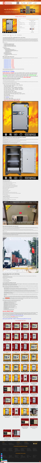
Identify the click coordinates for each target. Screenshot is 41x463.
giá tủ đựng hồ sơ (21, 232)
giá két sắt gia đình (13, 233)
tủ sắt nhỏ (33, 232)
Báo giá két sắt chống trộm (6, 48)
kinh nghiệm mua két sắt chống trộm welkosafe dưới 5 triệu (10, 46)
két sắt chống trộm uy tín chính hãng (7, 53)
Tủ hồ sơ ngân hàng (29, 456)
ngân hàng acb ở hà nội (9, 234)
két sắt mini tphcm (16, 234)
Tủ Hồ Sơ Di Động (17, 457)
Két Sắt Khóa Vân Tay (29, 450)
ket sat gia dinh (8, 232)
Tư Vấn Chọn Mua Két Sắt (17, 450)
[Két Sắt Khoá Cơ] (20, 118)
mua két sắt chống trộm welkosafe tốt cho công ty (9, 44)
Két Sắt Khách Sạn (11, 443)
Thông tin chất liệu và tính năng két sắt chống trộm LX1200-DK (11, 50)
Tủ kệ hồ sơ (34, 457)
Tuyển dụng (33, 0)
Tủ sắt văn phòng (16, 455)
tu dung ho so (5, 301)
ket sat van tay (10, 233)
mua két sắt (11, 232)
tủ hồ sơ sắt (5, 309)
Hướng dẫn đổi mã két (26, 0)
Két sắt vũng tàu (28, 448)
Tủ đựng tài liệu (4, 456)
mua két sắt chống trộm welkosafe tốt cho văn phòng (8, 38)
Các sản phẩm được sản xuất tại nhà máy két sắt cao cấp (11, 54)
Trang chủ (15, 0)
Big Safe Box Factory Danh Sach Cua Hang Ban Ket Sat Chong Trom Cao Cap (16, 439)
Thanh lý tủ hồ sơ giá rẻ (5, 457)
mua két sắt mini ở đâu (6, 308)
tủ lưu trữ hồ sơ (4, 234)
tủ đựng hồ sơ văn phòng (30, 233)
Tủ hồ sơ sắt (28, 455)
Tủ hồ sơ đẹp (4, 455)
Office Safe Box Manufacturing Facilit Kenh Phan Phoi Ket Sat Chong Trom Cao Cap (25, 428)
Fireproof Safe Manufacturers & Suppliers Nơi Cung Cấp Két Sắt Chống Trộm (7, 406)
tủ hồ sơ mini (34, 233)
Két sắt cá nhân (22, 449)
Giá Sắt (27, 457)
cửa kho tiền (4, 233)
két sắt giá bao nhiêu (17, 232)
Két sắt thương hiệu (29, 449)
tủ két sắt (31, 232)
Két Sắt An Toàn (4, 443)
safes (4, 303)
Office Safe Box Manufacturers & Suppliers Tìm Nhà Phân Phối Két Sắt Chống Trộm (33, 406)
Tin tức (30, 0)
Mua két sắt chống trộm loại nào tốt (7, 52)
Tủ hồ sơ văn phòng (23, 456)
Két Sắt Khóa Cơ (22, 450)
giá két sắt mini (6, 233)
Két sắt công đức (10, 450)
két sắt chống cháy (6, 305)
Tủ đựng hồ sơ (10, 456)
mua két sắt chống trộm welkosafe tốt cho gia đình (9, 43)
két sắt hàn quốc (5, 306)
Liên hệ (36, 0)
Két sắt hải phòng (10, 448)
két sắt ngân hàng (6, 302)
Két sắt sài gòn (4, 448)
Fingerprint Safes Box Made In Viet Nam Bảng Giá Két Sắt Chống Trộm (34, 384)
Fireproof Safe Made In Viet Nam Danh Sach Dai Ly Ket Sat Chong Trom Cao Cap (33, 428)
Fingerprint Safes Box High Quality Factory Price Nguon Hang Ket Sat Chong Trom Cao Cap (7, 395)
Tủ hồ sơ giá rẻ (16, 456)
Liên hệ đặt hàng (5, 55)
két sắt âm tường (26, 233)
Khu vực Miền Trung (27, 443)
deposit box (13, 234)
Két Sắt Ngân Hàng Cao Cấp (11, 444)
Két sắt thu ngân (4, 450)
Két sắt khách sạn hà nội (23, 448)
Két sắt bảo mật (16, 449)
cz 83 (6, 234)
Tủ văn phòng (34, 456)
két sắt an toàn (5, 304)
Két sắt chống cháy (35, 449)
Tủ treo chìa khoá (35, 455)
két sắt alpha (13, 232)
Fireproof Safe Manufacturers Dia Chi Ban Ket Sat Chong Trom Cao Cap (16, 395)
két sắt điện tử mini (25, 232)
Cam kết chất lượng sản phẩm (8, 51)
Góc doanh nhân (21, 0)
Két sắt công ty (10, 449)
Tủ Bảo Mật (18, 444)
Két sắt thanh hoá (35, 448)
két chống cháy (28, 232)
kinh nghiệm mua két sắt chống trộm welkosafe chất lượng (10, 45)
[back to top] (39, 461)
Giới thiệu (18, 0)
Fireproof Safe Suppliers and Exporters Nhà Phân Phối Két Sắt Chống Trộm (33, 395)
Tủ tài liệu (22, 455)
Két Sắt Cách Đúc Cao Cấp (5, 444)
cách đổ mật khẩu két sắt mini (19, 233)
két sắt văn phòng (4, 232)
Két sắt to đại (4, 449)
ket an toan (23, 233)
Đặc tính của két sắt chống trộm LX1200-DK (9, 49)
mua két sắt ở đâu (36, 232)
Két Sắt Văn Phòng (19, 443)
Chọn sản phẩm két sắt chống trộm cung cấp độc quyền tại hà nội (16, 417)
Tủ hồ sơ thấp (10, 455)
